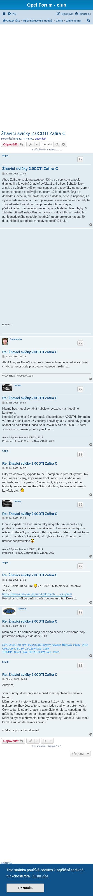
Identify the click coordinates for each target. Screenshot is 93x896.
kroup (18, 385)
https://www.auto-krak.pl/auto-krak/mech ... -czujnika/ (37, 594)
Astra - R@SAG (24, 138)
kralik (5, 662)
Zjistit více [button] (40, 876)
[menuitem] (11, 14)
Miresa (22, 608)
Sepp (5, 155)
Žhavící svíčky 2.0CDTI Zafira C (33, 133)
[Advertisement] (46, 77)
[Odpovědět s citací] (80, 159)
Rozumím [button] (25, 888)
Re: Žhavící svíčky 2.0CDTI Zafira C (29, 352)
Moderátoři (40, 138)
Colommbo (16, 339)
